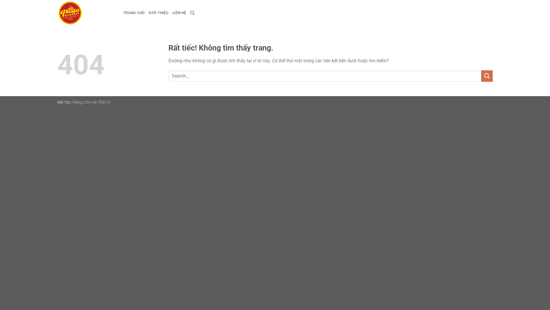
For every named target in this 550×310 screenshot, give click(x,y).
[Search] (192, 12)
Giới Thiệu (158, 13)
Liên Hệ (179, 13)
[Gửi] (487, 76)
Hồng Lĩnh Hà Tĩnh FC (91, 102)
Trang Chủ (134, 13)
